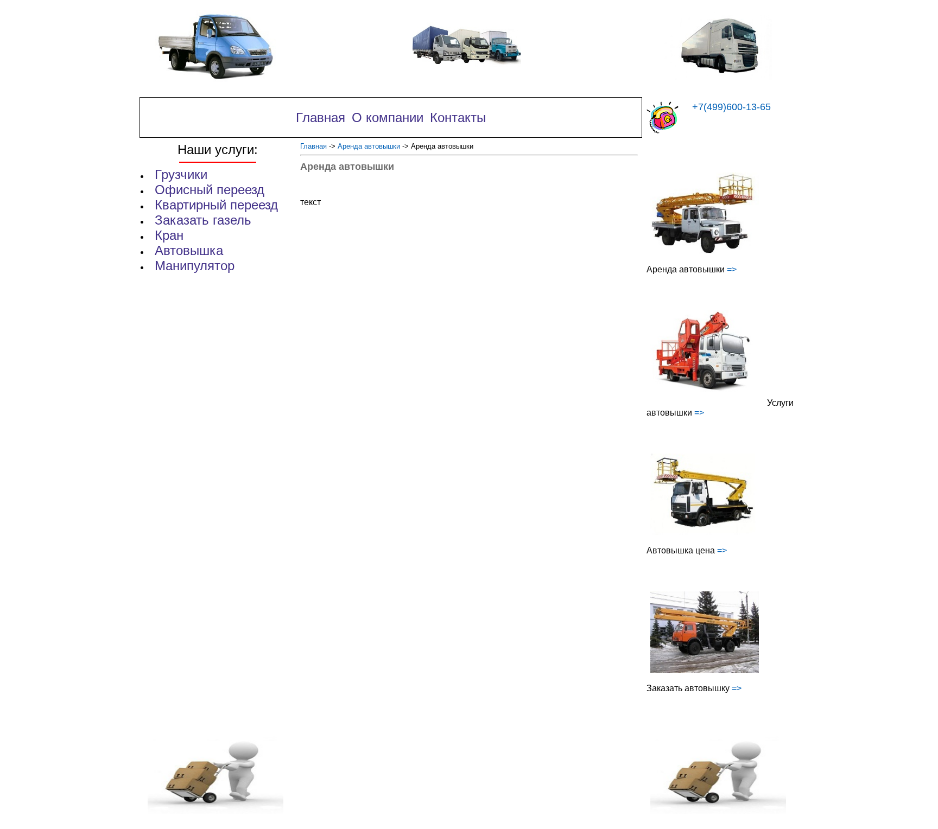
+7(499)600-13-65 (731, 106)
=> (732, 269)
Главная (313, 146)
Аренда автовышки (369, 146)
